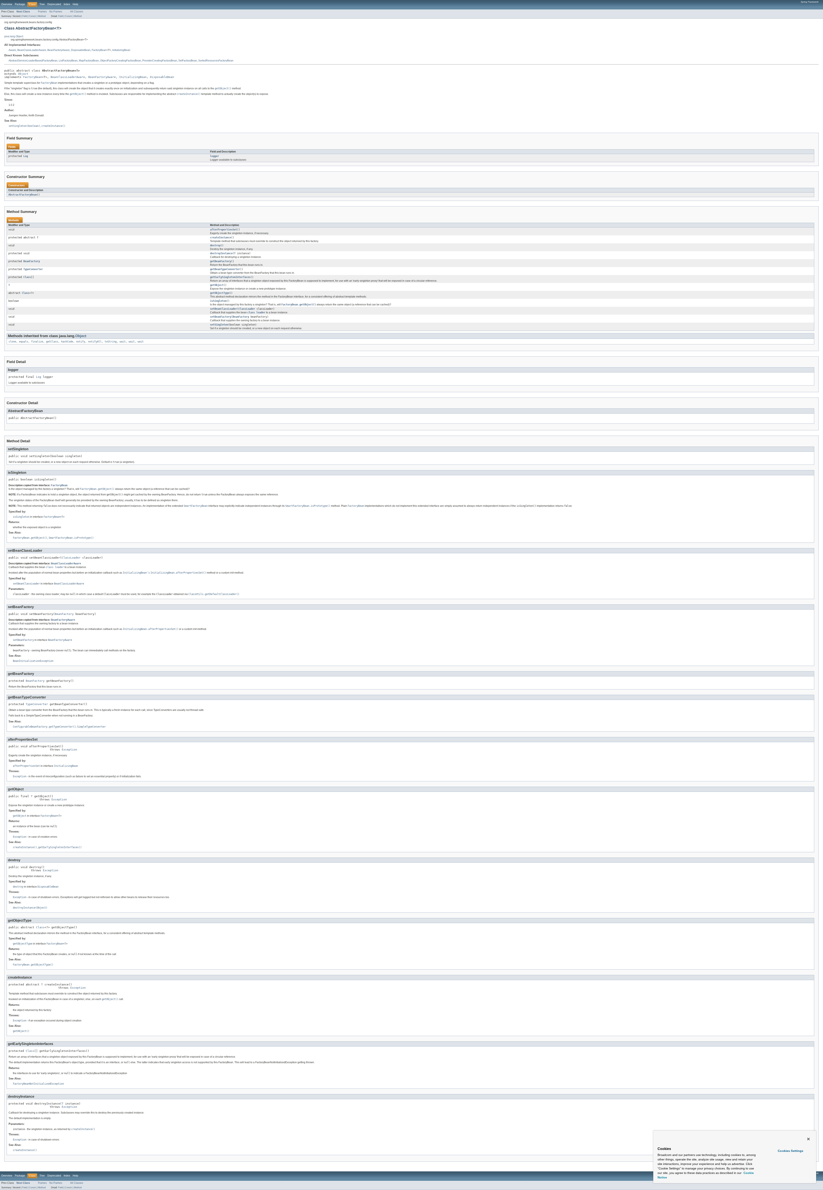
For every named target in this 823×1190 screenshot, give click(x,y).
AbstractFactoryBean (22, 194)
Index (67, 4)
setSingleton (219, 324)
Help (75, 4)
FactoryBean (99, 50)
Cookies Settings (790, 1151)
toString (111, 341)
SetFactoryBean (187, 60)
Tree (42, 4)
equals (23, 341)
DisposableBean (80, 50)
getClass (52, 341)
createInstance (220, 237)
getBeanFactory (220, 261)
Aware (12, 50)
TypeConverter (33, 269)
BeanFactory (31, 261)
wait (123, 341)
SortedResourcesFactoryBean (215, 60)
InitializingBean (121, 50)
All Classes (76, 11)
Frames (42, 11)
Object (23, 73)
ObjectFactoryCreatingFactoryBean (120, 60)
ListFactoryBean (68, 60)
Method (42, 16)
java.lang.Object (13, 36)
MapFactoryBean (89, 60)
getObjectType (220, 293)
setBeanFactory (220, 316)
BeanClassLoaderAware (31, 50)
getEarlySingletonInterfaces (230, 277)
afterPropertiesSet (223, 229)
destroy (215, 245)
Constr (32, 16)
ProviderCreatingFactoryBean (159, 60)
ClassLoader (247, 308)
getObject (217, 285)
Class (27, 277)
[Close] (808, 1139)
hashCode (67, 341)
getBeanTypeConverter (225, 269)
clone (12, 341)
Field (24, 16)
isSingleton (218, 300)
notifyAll (95, 341)
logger (214, 156)
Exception (69, 749)
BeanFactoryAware (58, 50)
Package (20, 4)
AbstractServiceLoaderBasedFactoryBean (33, 60)
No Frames (55, 11)
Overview (6, 4)
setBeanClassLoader (223, 308)
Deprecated (54, 4)
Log (25, 156)
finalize (37, 341)
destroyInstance (221, 253)
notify (80, 341)
